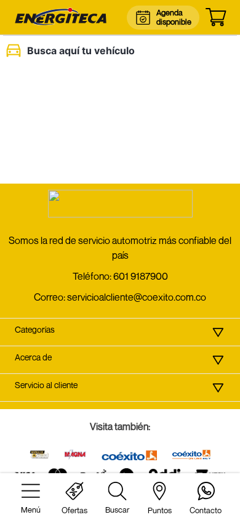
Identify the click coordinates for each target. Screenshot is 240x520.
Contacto (206, 510)
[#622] (39, 455)
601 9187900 (140, 276)
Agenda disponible (173, 17)
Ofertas (74, 510)
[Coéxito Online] (191, 455)
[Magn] (75, 455)
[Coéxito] (129, 456)
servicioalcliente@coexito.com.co (136, 297)
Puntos (160, 510)
